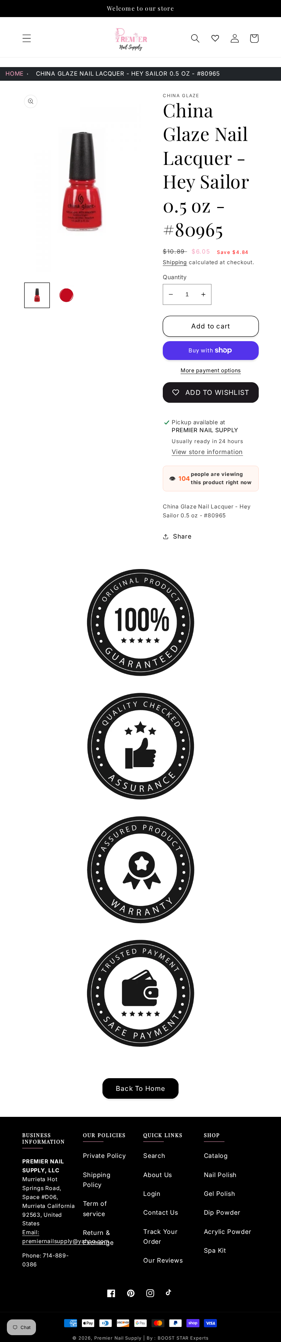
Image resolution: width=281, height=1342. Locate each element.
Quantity (174, 277)
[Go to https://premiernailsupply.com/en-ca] (131, 38)
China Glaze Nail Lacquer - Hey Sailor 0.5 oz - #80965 (128, 73)
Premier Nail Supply (118, 1338)
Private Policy (104, 1155)
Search (154, 1155)
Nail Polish (220, 1174)
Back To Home (141, 1088)
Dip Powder (222, 1212)
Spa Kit (215, 1250)
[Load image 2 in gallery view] (66, 295)
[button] (26, 38)
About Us (157, 1174)
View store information (207, 451)
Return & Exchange (98, 1237)
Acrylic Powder (228, 1231)
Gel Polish (219, 1193)
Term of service (95, 1208)
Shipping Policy (97, 1179)
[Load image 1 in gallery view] (37, 295)
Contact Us (160, 1212)
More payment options (211, 370)
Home (14, 73)
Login (152, 1193)
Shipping (175, 262)
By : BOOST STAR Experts (178, 1338)
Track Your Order (160, 1236)
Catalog (216, 1155)
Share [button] (182, 536)
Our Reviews (163, 1260)
